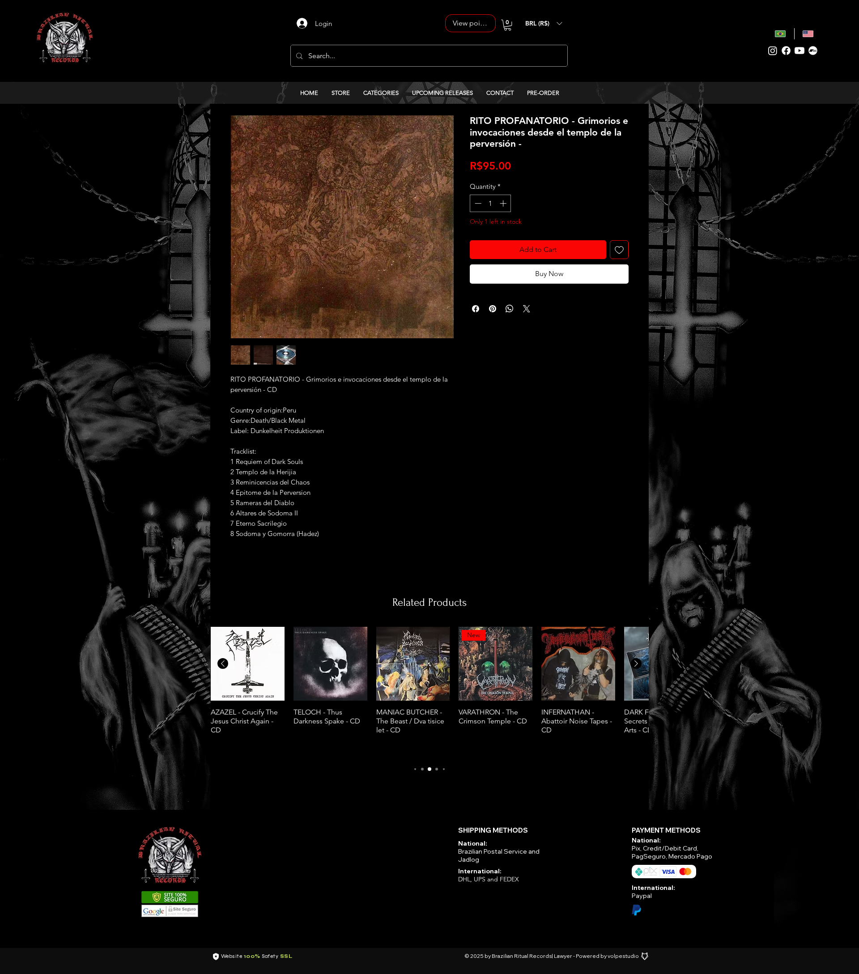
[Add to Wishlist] (619, 249)
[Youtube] (799, 50)
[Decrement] (477, 203)
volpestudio (623, 956)
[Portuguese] (780, 33)
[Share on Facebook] (475, 308)
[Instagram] (772, 50)
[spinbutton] (490, 203)
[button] (507, 25)
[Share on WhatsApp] (509, 308)
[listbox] (543, 23)
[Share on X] (526, 308)
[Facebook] (786, 50)
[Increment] (504, 203)
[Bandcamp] (813, 50)
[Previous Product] (222, 663)
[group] (429, 691)
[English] (808, 33)
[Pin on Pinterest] (492, 308)
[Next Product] (636, 663)
